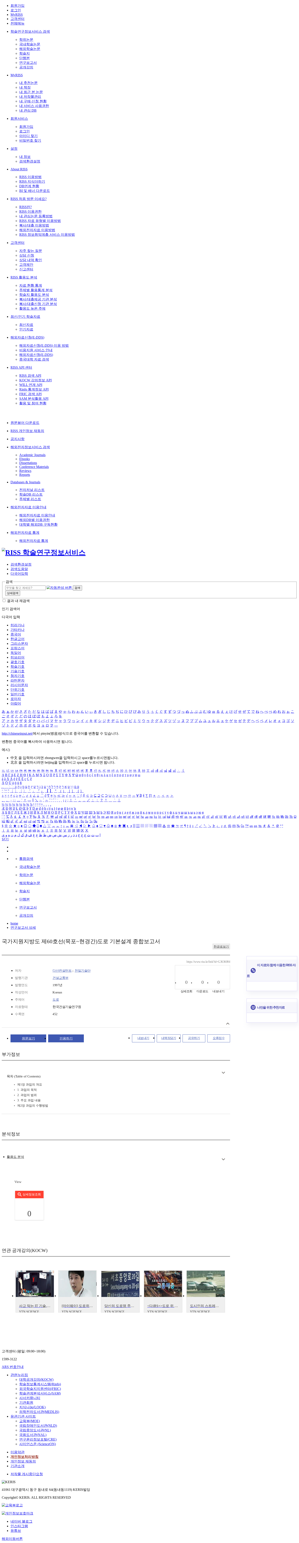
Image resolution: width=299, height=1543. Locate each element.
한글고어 (18, 639)
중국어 (16, 634)
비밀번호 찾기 (30, 140)
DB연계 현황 (29, 186)
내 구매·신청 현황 (33, 101)
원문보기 (28, 1038)
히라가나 (18, 625)
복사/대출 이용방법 (34, 225)
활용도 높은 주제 (32, 308)
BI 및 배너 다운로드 (34, 191)
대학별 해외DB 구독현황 (38, 524)
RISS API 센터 (21, 367)
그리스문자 (19, 643)
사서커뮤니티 (29, 1398)
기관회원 (26, 1402)
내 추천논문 (28, 83)
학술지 (24, 53)
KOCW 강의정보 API (35, 380)
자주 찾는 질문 (30, 251)
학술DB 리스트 (31, 494)
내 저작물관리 (30, 96)
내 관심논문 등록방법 (36, 216)
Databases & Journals (25, 482)
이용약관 (18, 1452)
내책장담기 (168, 1038)
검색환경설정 (29, 161)
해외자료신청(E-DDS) (27, 337)
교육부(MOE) (29, 1421)
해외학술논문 (29, 49)
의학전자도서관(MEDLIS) (39, 1412)
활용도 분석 (15, 1157)
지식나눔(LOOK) (32, 1407)
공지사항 (18, 439)
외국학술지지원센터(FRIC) (40, 1389)
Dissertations (28, 463)
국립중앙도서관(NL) (35, 1430)
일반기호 (18, 694)
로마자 (16, 699)
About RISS (19, 169)
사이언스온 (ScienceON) (37, 1444)
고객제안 (26, 264)
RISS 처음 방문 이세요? (29, 199)
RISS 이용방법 (30, 177)
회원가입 (18, 5)
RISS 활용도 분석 (24, 277)
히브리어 (18, 657)
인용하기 (66, 1038)
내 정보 (25, 157)
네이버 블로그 (21, 1521)
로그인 (16, 10)
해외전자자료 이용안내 (28, 507)
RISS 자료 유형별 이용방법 (40, 221)
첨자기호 (18, 676)
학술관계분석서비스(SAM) (40, 1393)
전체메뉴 (18, 23)
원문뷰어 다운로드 (25, 423)
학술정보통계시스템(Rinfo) (40, 1384)
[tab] (15, 1157)
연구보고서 (28, 62)
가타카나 (18, 630)
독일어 (16, 653)
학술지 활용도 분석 (34, 294)
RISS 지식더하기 (32, 181)
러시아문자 (19, 685)
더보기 (223, 1073)
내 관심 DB (28, 110)
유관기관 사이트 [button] (23, 1416)
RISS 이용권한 (30, 211)
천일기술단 (83, 970)
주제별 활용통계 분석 (36, 290)
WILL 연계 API (30, 385)
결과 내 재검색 (18, 601)
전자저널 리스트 (32, 490)
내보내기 (143, 1038)
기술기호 (18, 671)
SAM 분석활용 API (33, 398)
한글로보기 (221, 946)
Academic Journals (32, 455)
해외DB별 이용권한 (34, 520)
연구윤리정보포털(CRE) (37, 1439)
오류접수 (219, 1038)
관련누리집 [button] (19, 1375)
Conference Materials (34, 467)
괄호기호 (18, 662)
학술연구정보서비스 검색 (30, 31)
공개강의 (26, 67)
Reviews (25, 471)
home (14, 923)
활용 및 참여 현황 (32, 403)
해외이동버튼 (12, 1539)
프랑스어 (18, 648)
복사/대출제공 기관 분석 (38, 299)
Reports (24, 475)
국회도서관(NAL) (32, 1435)
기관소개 (18, 1466)
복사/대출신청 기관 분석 (38, 304)
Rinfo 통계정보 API (34, 389)
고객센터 (18, 19)
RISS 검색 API (30, 375)
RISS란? (25, 207)
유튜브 (16, 1530)
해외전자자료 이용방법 (37, 230)
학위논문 (26, 39)
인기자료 (26, 329)
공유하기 (194, 1038)
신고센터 (26, 269)
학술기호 (18, 666)
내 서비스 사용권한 (34, 106)
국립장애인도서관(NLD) (38, 1425)
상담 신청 (26, 255)
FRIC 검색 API (30, 394)
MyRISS (17, 14)
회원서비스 (19, 118)
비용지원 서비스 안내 (36, 350)
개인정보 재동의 (23, 1461)
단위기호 (18, 689)
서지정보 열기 (227, 1024)
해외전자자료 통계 (25, 532)
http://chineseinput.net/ (17, 733)
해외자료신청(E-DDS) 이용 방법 (44, 345)
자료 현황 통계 (30, 285)
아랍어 (16, 703)
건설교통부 (61, 978)
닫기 (5, 839)
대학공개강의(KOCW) (36, 1379)
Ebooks (24, 459)
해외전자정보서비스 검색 (30, 447)
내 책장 (25, 87)
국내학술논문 (29, 44)
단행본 (24, 58)
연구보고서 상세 (23, 927)
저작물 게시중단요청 (27, 1474)
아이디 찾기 (28, 136)
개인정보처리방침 (25, 1457)
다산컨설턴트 (62, 970)
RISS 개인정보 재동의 (27, 431)
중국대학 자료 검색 (34, 359)
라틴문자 (18, 680)
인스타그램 (19, 1526)
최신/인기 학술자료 (25, 316)
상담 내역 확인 (30, 260)
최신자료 (26, 325)
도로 (56, 999)
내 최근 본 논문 (31, 92)
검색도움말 (19, 569)
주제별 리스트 (30, 499)
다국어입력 (19, 573)
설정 (14, 148)
